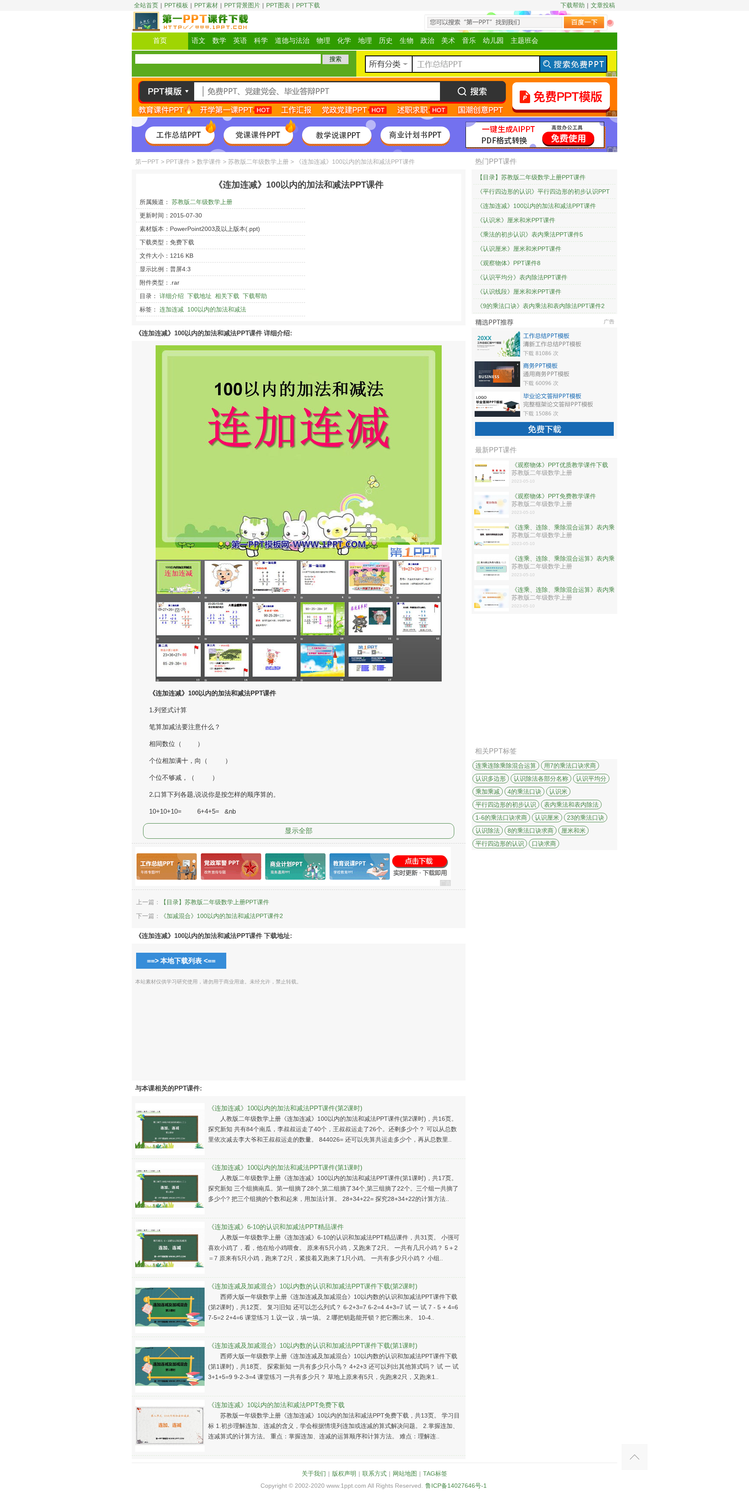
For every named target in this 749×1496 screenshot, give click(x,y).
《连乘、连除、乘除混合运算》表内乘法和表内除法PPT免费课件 (563, 559)
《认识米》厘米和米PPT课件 (516, 220)
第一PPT (147, 161)
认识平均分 (591, 778)
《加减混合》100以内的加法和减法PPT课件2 (221, 915)
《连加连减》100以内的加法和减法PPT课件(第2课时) (285, 1108)
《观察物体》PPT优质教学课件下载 (559, 464)
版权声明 (344, 1473)
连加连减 (172, 309)
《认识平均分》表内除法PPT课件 (522, 277)
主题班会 (524, 40)
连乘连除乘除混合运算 (505, 765)
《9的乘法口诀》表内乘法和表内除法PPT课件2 (541, 305)
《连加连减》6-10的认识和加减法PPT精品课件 (276, 1226)
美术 (448, 40)
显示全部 (299, 830)
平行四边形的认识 (499, 843)
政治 (427, 40)
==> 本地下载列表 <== (181, 960)
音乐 (469, 40)
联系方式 (374, 1473)
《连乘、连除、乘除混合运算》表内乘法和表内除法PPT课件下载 (563, 590)
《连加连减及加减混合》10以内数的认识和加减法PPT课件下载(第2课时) (312, 1286)
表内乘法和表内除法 (571, 804)
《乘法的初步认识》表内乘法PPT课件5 (530, 234)
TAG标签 (435, 1473)
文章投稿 (603, 5)
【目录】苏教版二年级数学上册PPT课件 (214, 902)
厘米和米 (573, 830)
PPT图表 (278, 5)
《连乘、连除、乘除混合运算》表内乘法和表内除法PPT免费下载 (563, 528)
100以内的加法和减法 (216, 309)
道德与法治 (292, 40)
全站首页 (146, 5)
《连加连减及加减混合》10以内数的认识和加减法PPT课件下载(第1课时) (312, 1345)
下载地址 (199, 295)
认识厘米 (547, 817)
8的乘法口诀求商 (531, 830)
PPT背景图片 (242, 5)
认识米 (558, 791)
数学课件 (209, 161)
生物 (407, 40)
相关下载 (227, 295)
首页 (160, 40)
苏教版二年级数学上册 (258, 161)
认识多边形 (490, 778)
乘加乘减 (487, 791)
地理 (365, 40)
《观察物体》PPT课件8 (509, 263)
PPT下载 (308, 5)
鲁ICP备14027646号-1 (456, 1485)
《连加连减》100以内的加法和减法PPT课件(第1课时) (285, 1167)
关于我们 (314, 1473)
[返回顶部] (635, 1457)
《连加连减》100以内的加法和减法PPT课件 (536, 205)
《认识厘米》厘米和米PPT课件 (519, 248)
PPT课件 (178, 161)
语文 (198, 40)
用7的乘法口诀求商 (570, 765)
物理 (323, 40)
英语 (240, 40)
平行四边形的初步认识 (505, 804)
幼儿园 (493, 40)
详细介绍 (172, 295)
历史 (386, 40)
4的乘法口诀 (524, 791)
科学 (261, 40)
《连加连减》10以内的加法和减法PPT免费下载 (276, 1404)
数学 (219, 40)
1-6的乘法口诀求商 (501, 817)
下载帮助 (572, 5)
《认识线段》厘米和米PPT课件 (519, 291)
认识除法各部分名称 (541, 778)
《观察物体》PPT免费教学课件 (553, 496)
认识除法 (487, 830)
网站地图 (405, 1473)
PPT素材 (206, 5)
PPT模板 (176, 5)
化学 (344, 40)
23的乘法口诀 (585, 817)
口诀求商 (544, 843)
